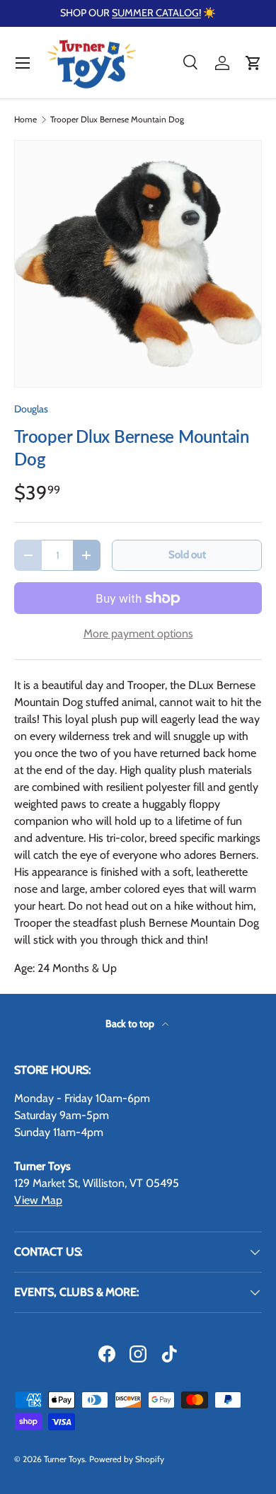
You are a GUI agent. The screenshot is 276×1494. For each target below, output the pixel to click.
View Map (38, 1200)
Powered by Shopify (126, 1459)
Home (25, 119)
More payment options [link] (138, 633)
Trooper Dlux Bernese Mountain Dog (117, 119)
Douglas (31, 409)
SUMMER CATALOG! (156, 12)
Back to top (130, 1023)
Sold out (187, 554)
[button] (253, 63)
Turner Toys (64, 1459)
